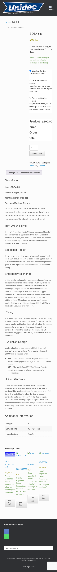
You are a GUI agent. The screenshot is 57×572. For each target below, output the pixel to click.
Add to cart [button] (9, 502)
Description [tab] (13, 172)
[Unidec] (23, 7)
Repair (13, 27)
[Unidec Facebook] (6, 531)
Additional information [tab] (30, 172)
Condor (42, 165)
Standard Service (39, 71)
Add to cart (37, 153)
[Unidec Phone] (6, 536)
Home (7, 22)
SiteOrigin (26, 567)
